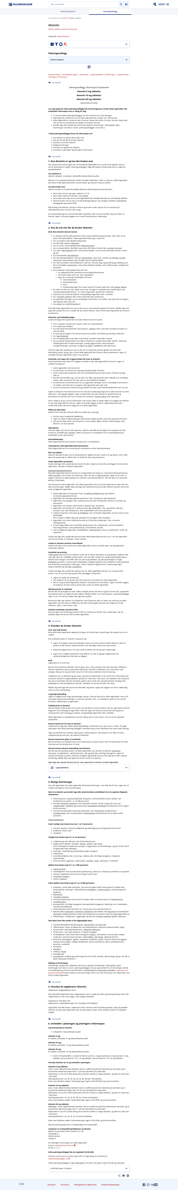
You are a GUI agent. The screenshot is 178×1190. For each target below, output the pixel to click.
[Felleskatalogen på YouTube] (154, 1184)
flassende (112, 911)
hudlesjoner (69, 911)
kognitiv (123, 939)
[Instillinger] (128, 1176)
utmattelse (76, 567)
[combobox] (84, 4)
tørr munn (98, 844)
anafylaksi (102, 806)
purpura (56, 892)
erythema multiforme (84, 911)
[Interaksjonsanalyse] (154, 4)
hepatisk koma (117, 899)
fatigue (66, 876)
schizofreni (88, 275)
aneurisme (72, 265)
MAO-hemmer (54, 475)
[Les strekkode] (126, 4)
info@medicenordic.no (63, 1145)
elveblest (69, 806)
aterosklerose (72, 255)
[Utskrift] (123, 1176)
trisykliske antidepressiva (94, 493)
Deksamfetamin (63, 36)
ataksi (92, 934)
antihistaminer (95, 530)
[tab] (68, 12)
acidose (93, 932)
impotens (57, 949)
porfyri (59, 304)
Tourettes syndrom (64, 297)
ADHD (76, 189)
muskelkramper (59, 813)
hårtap (63, 951)
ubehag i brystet (118, 258)
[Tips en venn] (119, 1176)
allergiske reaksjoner (69, 803)
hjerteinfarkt (87, 258)
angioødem (92, 806)
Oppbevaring (122, 74)
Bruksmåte (84, 74)
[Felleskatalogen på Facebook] (144, 1184)
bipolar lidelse (120, 287)
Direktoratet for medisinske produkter (100, 970)
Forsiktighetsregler (69, 74)
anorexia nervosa (114, 248)
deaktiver (65, 18)
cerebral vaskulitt (104, 916)
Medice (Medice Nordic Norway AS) (62, 29)
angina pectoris (59, 869)
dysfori (75, 939)
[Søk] (121, 4)
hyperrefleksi (88, 937)
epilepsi (92, 329)
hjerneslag (98, 937)
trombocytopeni (103, 889)
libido (68, 942)
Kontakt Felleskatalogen (110, 1185)
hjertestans (57, 894)
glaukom (75, 243)
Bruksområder (54, 74)
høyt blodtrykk (67, 250)
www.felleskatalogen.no (58, 1159)
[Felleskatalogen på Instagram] (148, 1184)
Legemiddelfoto (97, 74)
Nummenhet (58, 956)
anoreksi (89, 861)
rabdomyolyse (89, 813)
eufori (100, 939)
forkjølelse (84, 513)
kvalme (82, 844)
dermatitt (57, 914)
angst (90, 346)
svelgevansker (59, 806)
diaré (122, 927)
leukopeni (92, 889)
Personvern (65, 1185)
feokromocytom (87, 246)
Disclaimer (52, 1185)
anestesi (71, 433)
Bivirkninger (110, 74)
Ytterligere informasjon (57, 77)
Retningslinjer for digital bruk (85, 1185)
